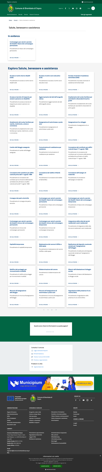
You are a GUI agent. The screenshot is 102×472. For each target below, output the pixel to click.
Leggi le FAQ (32, 437)
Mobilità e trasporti (34, 422)
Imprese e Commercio (34, 418)
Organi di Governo (12, 412)
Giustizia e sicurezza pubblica (58, 414)
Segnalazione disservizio (35, 435)
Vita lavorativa (33, 416)
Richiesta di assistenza (35, 439)
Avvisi (75, 416)
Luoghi (75, 423)
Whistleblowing (55, 437)
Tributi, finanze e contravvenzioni (60, 416)
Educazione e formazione (57, 412)
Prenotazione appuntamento (36, 433)
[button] (51, 469)
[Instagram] (76, 8)
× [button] (100, 455)
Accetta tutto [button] (45, 466)
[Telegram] (79, 8)
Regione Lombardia (12, 2)
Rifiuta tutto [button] (57, 466)
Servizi (15, 20)
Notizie (75, 412)
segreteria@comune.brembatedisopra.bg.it (18, 451)
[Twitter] (68, 8)
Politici (9, 420)
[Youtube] (72, 8)
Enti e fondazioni (11, 418)
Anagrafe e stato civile (35, 412)
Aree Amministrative (12, 414)
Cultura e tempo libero (35, 414)
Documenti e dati (11, 424)
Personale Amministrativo (14, 422)
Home (10, 20)
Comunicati (76, 414)
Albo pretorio (54, 435)
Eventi (75, 425)
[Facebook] (64, 8)
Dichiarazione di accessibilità (58, 443)
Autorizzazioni (55, 420)
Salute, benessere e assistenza (59, 418)
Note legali (54, 441)
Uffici (8, 416)
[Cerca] (93, 8)
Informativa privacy (56, 439)
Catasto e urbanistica (34, 420)
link (65, 463)
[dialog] (51, 463)
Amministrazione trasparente (59, 433)
